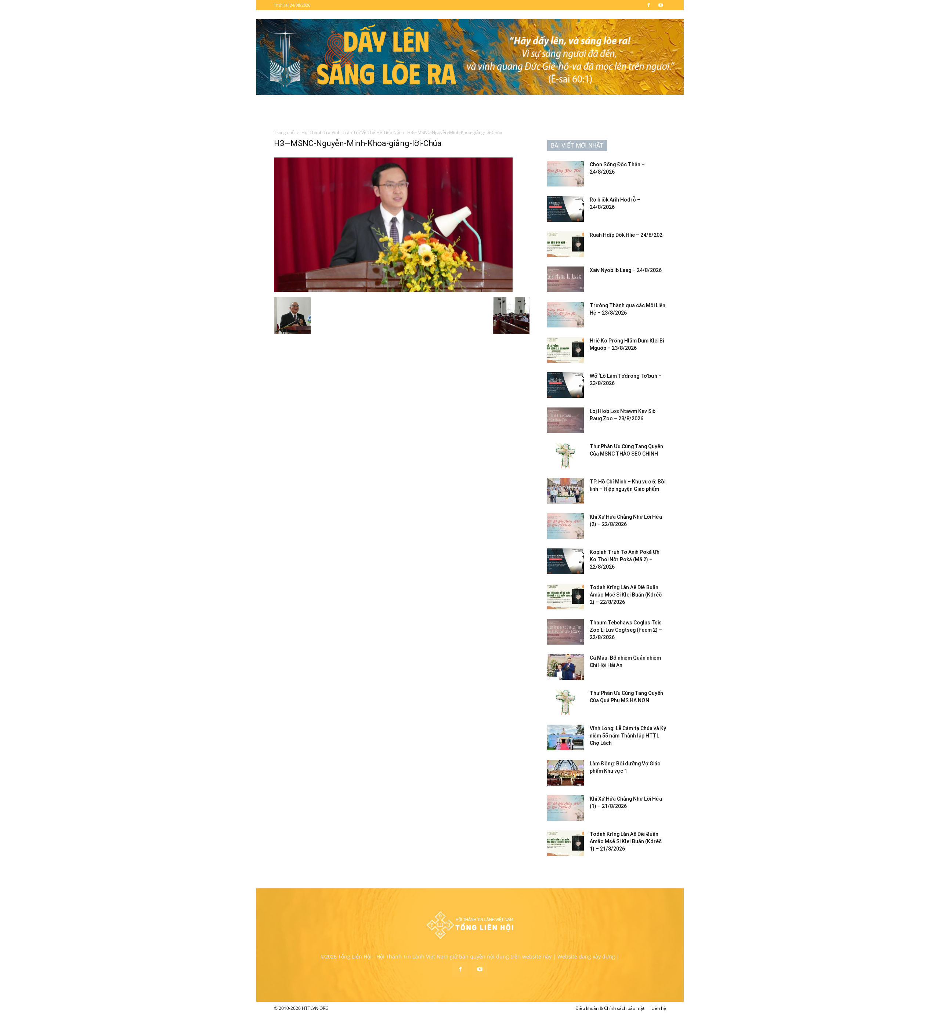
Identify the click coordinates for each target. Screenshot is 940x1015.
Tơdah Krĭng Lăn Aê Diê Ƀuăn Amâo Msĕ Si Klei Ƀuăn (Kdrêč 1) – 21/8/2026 (626, 841)
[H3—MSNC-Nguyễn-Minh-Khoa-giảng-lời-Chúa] (393, 290)
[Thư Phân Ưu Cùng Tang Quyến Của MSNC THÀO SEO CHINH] (565, 455)
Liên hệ (658, 1008)
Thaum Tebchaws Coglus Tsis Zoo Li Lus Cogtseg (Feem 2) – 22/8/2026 (626, 630)
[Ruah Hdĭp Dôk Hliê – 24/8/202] (565, 244)
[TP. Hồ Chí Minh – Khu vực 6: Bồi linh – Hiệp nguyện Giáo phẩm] (565, 491)
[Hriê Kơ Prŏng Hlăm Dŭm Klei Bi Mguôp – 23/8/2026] (565, 350)
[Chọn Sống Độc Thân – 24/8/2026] (565, 173)
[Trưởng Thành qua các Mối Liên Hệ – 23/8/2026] (565, 314)
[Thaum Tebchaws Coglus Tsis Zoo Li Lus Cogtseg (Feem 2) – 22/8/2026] (565, 632)
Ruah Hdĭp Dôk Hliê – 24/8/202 (626, 235)
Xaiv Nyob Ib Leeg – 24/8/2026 (626, 270)
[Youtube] (660, 5)
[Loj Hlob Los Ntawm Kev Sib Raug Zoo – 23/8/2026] (565, 420)
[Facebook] (648, 5)
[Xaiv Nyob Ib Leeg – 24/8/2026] (565, 279)
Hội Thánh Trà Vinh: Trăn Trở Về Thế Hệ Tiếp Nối (350, 132)
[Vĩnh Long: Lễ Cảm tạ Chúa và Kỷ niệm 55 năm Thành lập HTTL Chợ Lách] (565, 737)
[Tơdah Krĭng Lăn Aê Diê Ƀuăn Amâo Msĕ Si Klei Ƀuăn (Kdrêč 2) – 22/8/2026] (565, 596)
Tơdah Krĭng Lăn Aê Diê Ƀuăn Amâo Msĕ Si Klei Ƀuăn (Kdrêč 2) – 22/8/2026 (626, 594)
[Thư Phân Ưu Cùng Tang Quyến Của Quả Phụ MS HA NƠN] (565, 702)
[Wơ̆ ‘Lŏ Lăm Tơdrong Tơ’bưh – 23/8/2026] (565, 385)
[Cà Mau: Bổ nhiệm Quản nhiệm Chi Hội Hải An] (565, 667)
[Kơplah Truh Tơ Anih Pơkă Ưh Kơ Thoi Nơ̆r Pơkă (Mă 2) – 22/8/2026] (565, 561)
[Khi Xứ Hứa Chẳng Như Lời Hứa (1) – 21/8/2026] (565, 808)
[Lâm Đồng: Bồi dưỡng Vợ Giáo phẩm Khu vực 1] (565, 773)
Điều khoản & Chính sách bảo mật (609, 1008)
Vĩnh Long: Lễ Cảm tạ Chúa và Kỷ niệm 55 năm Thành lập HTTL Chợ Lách (628, 735)
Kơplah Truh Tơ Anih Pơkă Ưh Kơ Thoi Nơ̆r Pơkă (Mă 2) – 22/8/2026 (624, 559)
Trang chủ (284, 132)
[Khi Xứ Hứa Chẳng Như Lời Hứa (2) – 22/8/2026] (565, 526)
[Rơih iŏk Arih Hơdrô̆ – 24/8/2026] (565, 209)
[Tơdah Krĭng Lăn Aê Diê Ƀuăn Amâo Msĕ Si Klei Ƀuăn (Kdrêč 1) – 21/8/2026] (565, 843)
